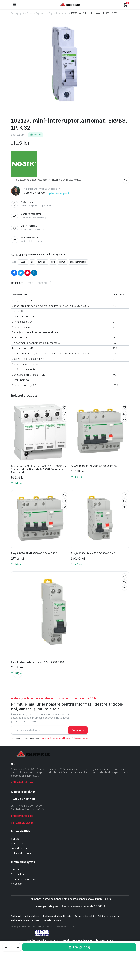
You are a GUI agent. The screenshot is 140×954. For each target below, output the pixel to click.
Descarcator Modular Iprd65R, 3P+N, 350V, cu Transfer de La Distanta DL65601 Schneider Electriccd (38, 469)
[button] (126, 180)
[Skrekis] (69, 5)
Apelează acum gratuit (58, 193)
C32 (53, 262)
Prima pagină (17, 13)
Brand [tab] (29, 283)
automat (42, 262)
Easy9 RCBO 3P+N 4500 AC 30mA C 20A (34, 553)
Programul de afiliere (23, 879)
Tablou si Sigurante (36, 13)
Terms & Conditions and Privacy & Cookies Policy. (64, 738)
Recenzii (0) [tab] (43, 283)
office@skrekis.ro (22, 782)
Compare (64, 413)
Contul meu (17, 843)
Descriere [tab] (17, 283)
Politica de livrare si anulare (25, 920)
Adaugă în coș (81, 947)
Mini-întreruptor (78, 262)
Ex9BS (62, 262)
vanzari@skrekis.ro (22, 822)
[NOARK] (24, 164)
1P (32, 262)
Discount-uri (18, 874)
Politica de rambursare (109, 916)
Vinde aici (16, 883)
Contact (15, 838)
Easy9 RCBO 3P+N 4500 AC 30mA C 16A (94, 466)
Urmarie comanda (52, 920)
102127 (23, 262)
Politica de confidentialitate (25, 916)
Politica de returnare (22, 853)
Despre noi (17, 869)
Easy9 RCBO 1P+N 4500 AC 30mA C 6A (93, 553)
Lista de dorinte (20, 848)
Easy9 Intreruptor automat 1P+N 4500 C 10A (37, 662)
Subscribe (78, 730)
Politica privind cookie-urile (57, 916)
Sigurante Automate (58, 13)
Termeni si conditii (84, 916)
